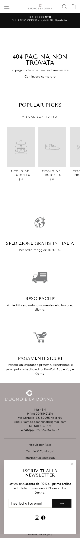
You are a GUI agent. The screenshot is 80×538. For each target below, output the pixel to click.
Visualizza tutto (40, 116)
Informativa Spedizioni (40, 458)
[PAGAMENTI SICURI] (40, 337)
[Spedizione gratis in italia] (40, 222)
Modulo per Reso (40, 445)
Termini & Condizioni (40, 451)
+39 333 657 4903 (47, 430)
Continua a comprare (40, 76)
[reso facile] (40, 277)
